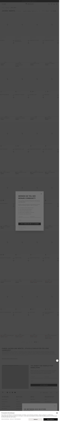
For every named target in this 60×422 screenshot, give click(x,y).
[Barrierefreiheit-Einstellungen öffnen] (57, 360)
